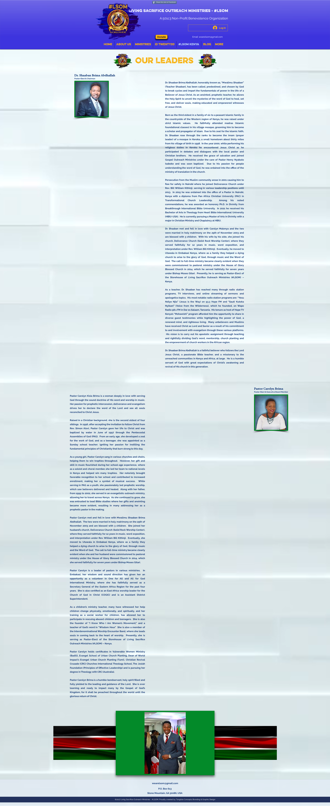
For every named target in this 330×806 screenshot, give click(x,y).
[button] (165, 743)
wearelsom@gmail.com (211, 37)
